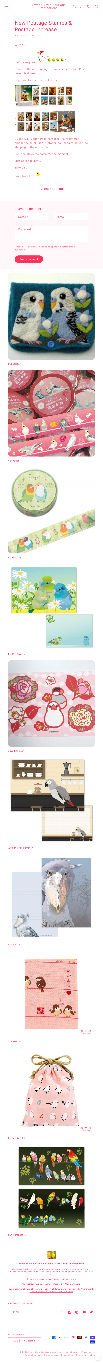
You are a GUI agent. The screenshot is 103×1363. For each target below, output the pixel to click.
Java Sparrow (16, 751)
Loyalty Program (81, 1289)
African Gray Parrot (19, 847)
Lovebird (13, 557)
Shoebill (12, 944)
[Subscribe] (60, 1312)
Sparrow (13, 1041)
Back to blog (53, 189)
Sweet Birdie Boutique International (45, 1352)
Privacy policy (88, 1352)
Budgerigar (14, 364)
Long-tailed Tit (16, 1138)
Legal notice (67, 1355)
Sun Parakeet (15, 1235)
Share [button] (21, 44)
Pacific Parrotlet (17, 654)
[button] (6, 6)
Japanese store (68, 1279)
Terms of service (32, 1355)
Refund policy (71, 1352)
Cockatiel (13, 460)
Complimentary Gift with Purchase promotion (51, 1291)
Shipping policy (51, 1355)
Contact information (85, 1355)
